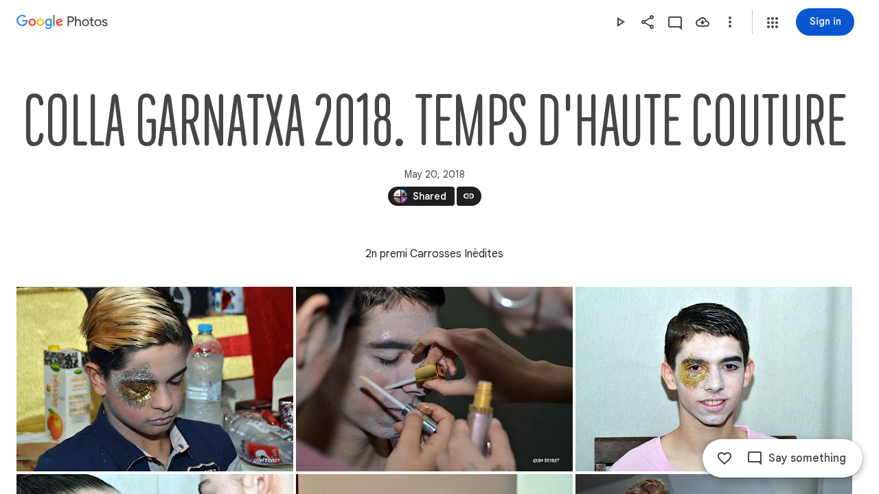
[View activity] (675, 22)
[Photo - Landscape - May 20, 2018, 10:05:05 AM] (434, 379)
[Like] (724, 458)
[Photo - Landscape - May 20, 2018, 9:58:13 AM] (154, 379)
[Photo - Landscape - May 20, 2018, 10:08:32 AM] (713, 379)
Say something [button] (807, 458)
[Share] (647, 22)
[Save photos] (702, 22)
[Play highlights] (620, 21)
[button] (772, 22)
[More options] (730, 22)
